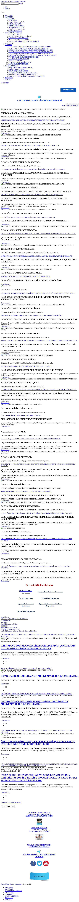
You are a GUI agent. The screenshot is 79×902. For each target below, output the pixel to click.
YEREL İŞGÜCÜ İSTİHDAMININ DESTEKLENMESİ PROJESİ (29, 46)
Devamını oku (5, 133)
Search (21, 3)
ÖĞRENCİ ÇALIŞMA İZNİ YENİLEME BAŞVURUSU (26, 76)
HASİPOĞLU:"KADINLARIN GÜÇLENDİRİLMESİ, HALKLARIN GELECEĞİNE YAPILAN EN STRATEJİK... (38, 293)
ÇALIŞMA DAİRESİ (15, 34)
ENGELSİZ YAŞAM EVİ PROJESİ (19, 62)
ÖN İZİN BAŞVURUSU (16, 69)
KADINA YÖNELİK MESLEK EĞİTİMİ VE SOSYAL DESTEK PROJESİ (32, 55)
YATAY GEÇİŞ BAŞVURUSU (18, 71)
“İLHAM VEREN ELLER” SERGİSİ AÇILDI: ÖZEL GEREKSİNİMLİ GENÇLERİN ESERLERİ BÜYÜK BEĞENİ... (39, 390)
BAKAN (11, 19)
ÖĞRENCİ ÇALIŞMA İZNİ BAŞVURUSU (22, 74)
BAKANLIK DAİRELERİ (13, 32)
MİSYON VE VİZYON (16, 25)
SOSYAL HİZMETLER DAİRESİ (19, 39)
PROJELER (8, 45)
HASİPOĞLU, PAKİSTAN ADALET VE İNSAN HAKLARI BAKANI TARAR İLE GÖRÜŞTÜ (32, 315)
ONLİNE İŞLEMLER (11, 66)
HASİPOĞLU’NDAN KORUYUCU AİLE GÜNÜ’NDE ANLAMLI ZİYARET (26, 366)
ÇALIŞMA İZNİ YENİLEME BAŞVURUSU (22, 72)
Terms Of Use (5, 884)
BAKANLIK (9, 17)
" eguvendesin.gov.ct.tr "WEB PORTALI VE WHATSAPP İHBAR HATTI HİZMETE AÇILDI (30, 439)
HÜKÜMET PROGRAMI (16, 29)
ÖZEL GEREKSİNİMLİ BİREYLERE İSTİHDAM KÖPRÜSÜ (21, 415)
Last (19, 802)
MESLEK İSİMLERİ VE (72, 104)
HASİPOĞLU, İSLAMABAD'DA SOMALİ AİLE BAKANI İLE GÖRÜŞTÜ (25, 276)
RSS (6, 7)
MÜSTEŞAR (12, 20)
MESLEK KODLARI (67, 105)
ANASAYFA (9, 15)
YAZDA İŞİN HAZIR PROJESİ (18, 59)
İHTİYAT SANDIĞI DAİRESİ (18, 38)
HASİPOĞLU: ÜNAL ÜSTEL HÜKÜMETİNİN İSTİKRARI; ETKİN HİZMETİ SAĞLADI (30, 146)
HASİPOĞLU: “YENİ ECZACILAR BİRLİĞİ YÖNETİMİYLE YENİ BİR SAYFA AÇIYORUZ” (32, 195)
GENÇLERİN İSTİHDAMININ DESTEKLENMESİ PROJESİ (28, 48)
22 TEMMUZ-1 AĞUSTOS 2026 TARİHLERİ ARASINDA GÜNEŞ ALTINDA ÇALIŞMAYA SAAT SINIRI (39, 814)
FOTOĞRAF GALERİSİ (16, 27)
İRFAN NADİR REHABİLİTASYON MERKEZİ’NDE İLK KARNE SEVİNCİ (26, 491)
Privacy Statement (15, 884)
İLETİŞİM (8, 79)
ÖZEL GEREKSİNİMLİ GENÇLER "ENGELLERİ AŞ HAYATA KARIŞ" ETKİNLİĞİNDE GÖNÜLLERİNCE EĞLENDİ (38, 742)
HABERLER (9, 78)
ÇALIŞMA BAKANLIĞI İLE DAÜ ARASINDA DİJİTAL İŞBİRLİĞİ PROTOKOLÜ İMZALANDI (33, 169)
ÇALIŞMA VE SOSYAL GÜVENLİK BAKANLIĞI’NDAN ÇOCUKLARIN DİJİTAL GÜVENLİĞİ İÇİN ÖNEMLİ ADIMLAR (38, 647)
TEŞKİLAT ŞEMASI (15, 31)
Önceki (3, 802)
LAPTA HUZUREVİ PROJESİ (18, 64)
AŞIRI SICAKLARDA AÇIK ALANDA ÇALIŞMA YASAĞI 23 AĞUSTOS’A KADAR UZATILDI (32, 120)
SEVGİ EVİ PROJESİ (15, 60)
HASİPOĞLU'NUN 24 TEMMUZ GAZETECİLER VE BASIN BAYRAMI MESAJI (28, 217)
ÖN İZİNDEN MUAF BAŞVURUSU (20, 67)
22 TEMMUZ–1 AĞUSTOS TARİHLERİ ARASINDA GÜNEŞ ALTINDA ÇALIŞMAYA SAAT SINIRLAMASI (36, 256)
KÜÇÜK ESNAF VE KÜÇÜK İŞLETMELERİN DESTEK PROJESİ (30, 50)
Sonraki (16, 802)
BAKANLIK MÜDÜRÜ (16, 22)
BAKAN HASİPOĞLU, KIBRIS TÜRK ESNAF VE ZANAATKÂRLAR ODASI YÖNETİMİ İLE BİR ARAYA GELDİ (39, 340)
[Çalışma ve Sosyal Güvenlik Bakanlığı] (13, 1)
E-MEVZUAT (9, 43)
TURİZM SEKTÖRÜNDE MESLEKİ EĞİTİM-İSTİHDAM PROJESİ (30, 52)
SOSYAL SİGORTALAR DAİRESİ (19, 36)
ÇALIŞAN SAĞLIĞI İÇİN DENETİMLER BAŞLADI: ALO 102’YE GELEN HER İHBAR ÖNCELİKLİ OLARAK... (38, 234)
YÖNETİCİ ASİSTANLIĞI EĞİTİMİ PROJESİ (23, 57)
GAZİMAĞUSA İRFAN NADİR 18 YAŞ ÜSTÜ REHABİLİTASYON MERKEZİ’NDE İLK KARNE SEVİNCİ (36, 513)
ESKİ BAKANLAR (14, 24)
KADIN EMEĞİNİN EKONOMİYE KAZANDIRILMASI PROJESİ (30, 53)
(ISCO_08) (75, 105)
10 (13, 802)
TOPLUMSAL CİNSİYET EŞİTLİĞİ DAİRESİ (23, 41)
